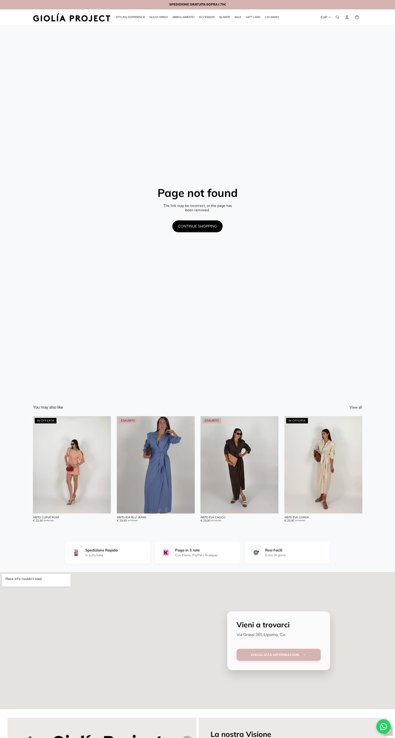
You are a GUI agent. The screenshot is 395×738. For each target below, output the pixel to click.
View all (356, 407)
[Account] (347, 17)
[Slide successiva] (104, 465)
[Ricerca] (337, 17)
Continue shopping (197, 226)
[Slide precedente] (40, 465)
